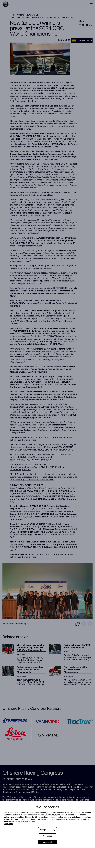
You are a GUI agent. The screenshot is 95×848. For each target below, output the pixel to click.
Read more (8, 824)
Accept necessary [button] (47, 830)
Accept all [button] (47, 842)
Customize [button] (47, 836)
